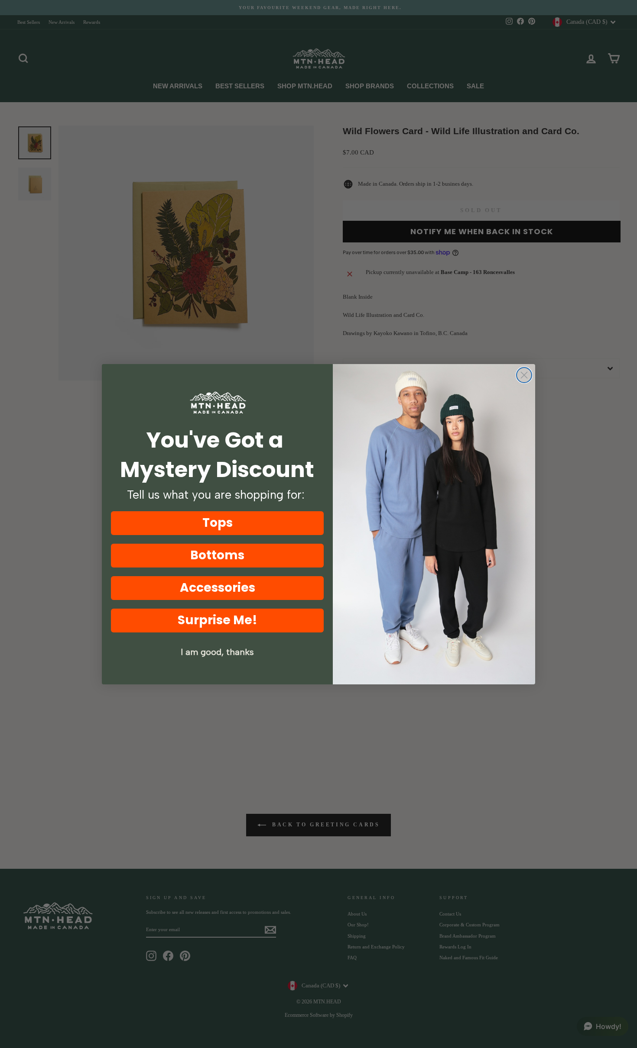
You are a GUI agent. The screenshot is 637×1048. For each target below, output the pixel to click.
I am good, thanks (217, 652)
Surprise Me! (217, 620)
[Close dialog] (524, 375)
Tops (217, 522)
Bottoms (217, 555)
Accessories (217, 587)
